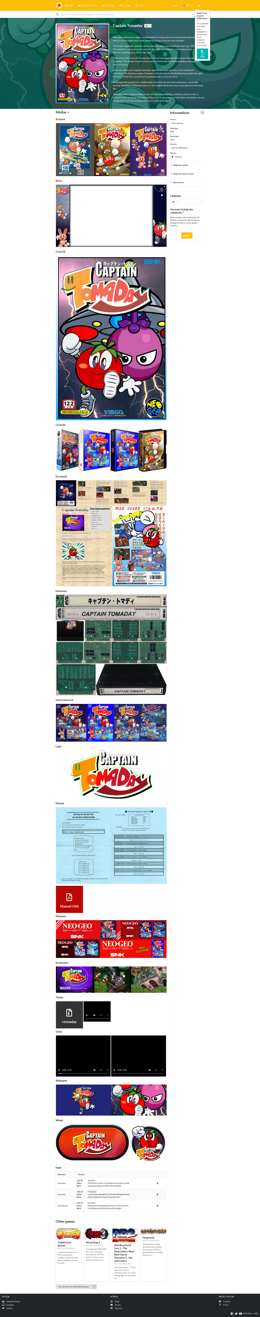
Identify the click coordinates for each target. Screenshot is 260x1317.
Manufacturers (89, 5)
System (173, 144)
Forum (118, 1304)
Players (173, 153)
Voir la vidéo (202, 55)
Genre (173, 119)
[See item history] (202, 113)
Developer (174, 136)
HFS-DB (68, 5)
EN (187, 5)
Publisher (174, 128)
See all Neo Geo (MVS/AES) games (73, 1286)
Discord (118, 1308)
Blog (117, 1301)
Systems (110, 5)
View (69, 903)
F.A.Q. (226, 1304)
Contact (227, 1301)
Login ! (187, 235)
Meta (141, 5)
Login (175, 5)
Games (126, 5)
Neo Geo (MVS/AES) (179, 148)
